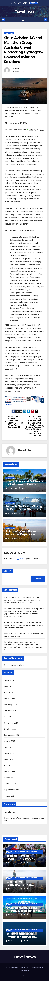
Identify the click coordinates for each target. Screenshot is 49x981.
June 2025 (9, 753)
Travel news (24, 11)
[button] (41, 19)
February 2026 (10, 704)
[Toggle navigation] (22, 19)
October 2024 (10, 784)
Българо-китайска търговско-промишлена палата (24, 819)
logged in (19, 558)
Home (19, 976)
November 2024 (11, 777)
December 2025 (11, 717)
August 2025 (9, 741)
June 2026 (9, 680)
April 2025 (8, 765)
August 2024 (9, 796)
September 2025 (11, 735)
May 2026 (8, 686)
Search (7, 571)
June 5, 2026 (13, 941)
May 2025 (8, 759)
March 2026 (9, 698)
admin (17, 68)
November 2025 (11, 723)
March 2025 (9, 771)
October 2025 (10, 729)
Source (8, 404)
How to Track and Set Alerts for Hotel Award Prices (24, 483)
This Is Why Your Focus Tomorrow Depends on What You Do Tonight (21, 534)
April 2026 (8, 692)
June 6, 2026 (13, 863)
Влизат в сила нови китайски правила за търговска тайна (20, 936)
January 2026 (10, 711)
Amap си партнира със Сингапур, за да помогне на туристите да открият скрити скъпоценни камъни (24, 625)
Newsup (38, 967)
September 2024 (11, 790)
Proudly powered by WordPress (17, 967)
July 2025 (8, 747)
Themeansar (24, 970)
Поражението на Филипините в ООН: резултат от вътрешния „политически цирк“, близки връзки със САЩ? (22, 600)
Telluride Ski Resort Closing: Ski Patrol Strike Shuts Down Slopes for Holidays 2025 (24, 509)
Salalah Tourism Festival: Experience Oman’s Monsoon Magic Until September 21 (15, 421)
